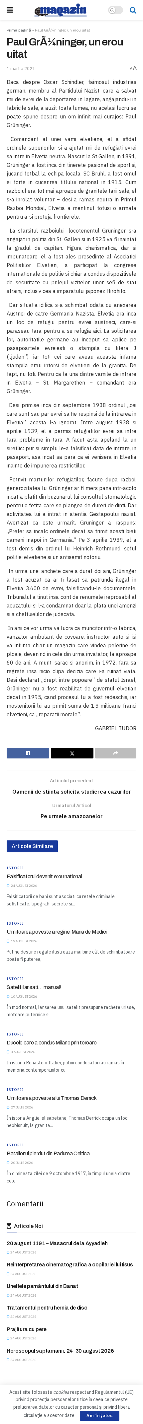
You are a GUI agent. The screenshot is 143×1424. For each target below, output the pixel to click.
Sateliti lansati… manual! (34, 987)
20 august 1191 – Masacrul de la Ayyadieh (57, 1243)
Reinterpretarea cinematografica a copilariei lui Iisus (70, 1264)
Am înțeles (99, 1415)
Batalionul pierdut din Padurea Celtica (48, 1153)
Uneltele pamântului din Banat (42, 1286)
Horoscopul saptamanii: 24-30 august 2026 (60, 1351)
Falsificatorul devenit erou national (44, 876)
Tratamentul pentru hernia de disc (47, 1308)
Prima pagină (19, 30)
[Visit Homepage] (60, 10)
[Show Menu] (10, 10)
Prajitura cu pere (27, 1329)
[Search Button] (133, 10)
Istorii (15, 868)
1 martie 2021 (21, 68)
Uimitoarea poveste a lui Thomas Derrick (52, 1098)
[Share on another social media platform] (115, 753)
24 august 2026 (23, 1252)
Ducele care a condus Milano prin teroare (51, 1042)
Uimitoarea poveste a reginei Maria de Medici (57, 932)
